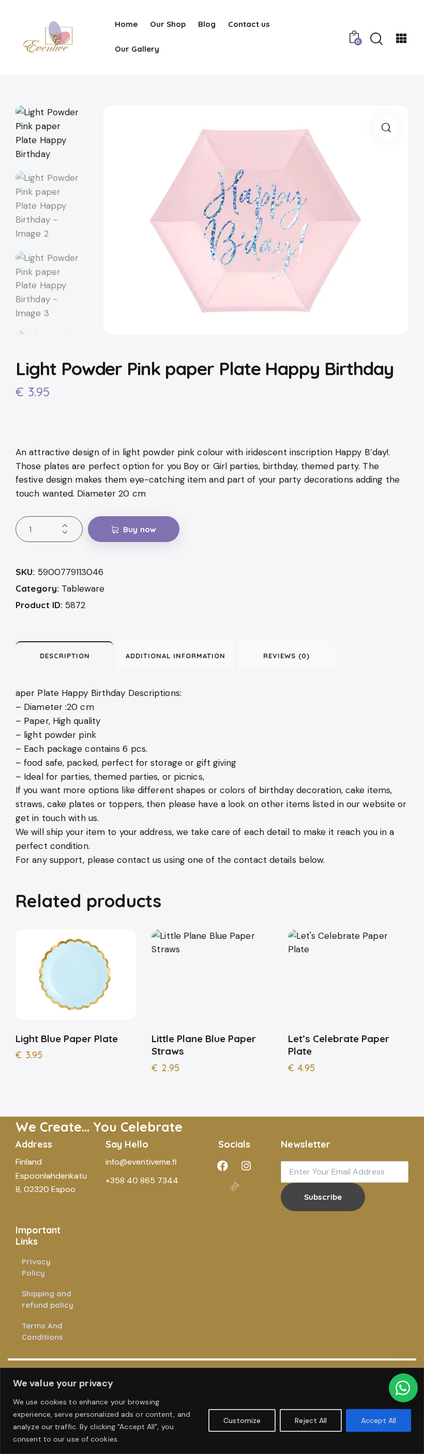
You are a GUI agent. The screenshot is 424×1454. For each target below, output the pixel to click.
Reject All (311, 1420)
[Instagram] (246, 1165)
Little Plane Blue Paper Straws (204, 1045)
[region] (212, 1411)
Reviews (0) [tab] (286, 656)
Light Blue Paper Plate (67, 1038)
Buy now (139, 529)
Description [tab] (65, 656)
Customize (242, 1420)
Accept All (378, 1420)
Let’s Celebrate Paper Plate (338, 1045)
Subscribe (323, 1197)
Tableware (83, 588)
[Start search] (376, 39)
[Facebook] (223, 1165)
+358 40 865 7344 (141, 1180)
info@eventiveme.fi (141, 1161)
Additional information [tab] (175, 656)
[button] (386, 128)
